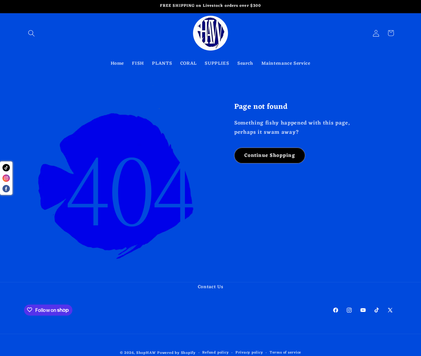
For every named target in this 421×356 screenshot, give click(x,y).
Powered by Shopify (176, 352)
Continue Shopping (269, 155)
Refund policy (215, 353)
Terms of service (285, 353)
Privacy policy (249, 353)
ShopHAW (146, 352)
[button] (31, 33)
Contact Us (210, 287)
